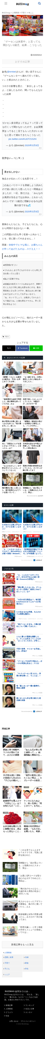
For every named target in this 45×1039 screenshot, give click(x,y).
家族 (26, 963)
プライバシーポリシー (28, 1021)
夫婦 (26, 957)
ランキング (29, 1005)
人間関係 (8, 953)
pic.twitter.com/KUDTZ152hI (22, 139)
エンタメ (28, 1012)
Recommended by (32, 495)
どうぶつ (9, 1012)
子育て (7, 337)
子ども (7, 969)
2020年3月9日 (32, 145)
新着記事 (9, 1005)
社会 (7, 1016)
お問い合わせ (13, 1021)
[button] (4, 650)
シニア (7, 975)
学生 (26, 969)
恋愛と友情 (8, 957)
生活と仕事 (29, 1009)
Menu (6, 3)
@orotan (11, 71)
